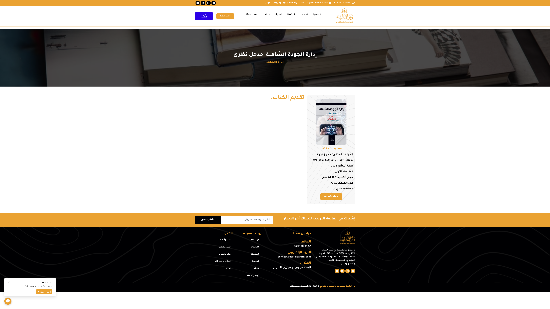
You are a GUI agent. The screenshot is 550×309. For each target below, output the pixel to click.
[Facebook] (213, 3)
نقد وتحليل (225, 247)
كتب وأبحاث (225, 240)
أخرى (228, 269)
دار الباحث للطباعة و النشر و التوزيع (337, 286)
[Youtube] (198, 3)
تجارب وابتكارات (223, 261)
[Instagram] (208, 3)
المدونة (278, 14)
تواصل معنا (252, 14)
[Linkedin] (203, 3)
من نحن (267, 14)
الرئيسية (317, 14)
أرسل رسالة (45, 292)
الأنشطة (290, 14)
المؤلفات (304, 14)
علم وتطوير (225, 254)
